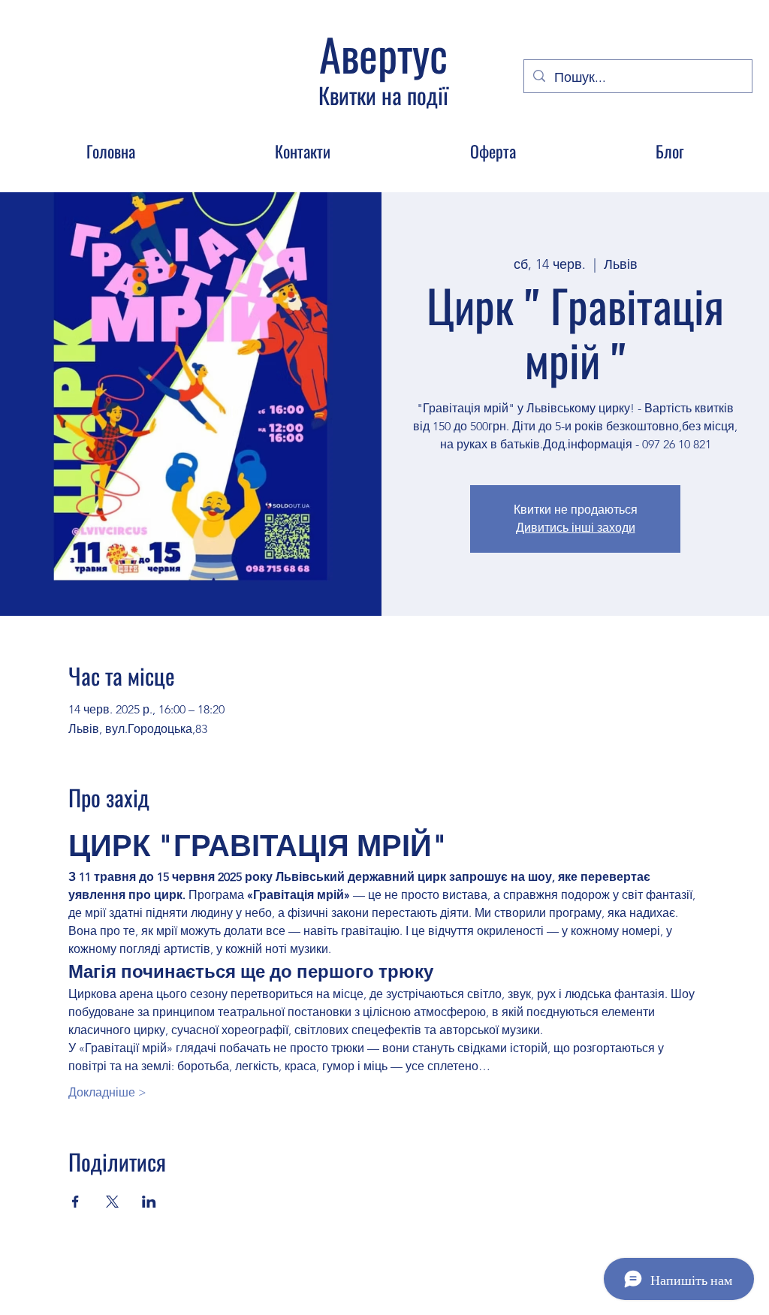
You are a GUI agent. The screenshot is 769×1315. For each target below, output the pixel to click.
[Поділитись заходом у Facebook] (75, 1202)
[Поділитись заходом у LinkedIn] (149, 1202)
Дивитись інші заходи (575, 527)
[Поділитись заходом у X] (112, 1202)
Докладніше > (107, 1092)
